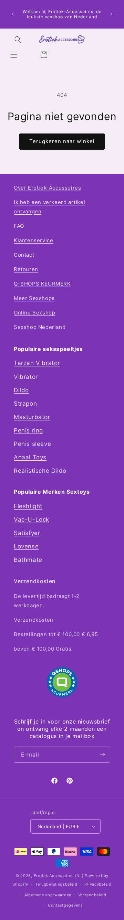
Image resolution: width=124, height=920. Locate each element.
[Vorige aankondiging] (12, 14)
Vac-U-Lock (31, 519)
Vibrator (26, 376)
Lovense (26, 546)
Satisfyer (27, 532)
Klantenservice (33, 240)
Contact (24, 255)
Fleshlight (28, 506)
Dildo (21, 390)
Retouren (26, 269)
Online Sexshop (34, 312)
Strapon (25, 403)
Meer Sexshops (34, 298)
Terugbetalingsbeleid (56, 884)
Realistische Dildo (40, 470)
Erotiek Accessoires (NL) (59, 875)
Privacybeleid (98, 884)
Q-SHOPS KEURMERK (42, 283)
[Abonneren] (102, 755)
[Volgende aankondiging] (111, 14)
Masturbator (32, 417)
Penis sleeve (32, 443)
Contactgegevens (65, 905)
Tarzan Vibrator (37, 363)
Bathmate (28, 559)
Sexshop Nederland (39, 327)
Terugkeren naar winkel (62, 141)
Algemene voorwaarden (47, 894)
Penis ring (28, 430)
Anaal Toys (30, 457)
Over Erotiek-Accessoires (47, 187)
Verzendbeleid (92, 894)
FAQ (19, 226)
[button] (13, 54)
